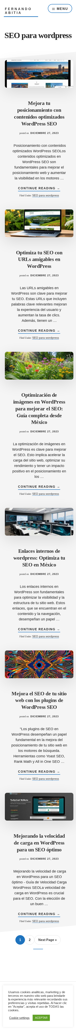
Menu (62, 8)
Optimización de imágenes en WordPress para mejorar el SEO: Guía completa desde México (39, 408)
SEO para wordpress (45, 195)
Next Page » (47, 940)
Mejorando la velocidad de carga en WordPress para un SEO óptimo (39, 843)
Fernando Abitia (18, 10)
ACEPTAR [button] (41, 1017)
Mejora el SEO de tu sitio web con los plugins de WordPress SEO (39, 700)
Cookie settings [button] (19, 1018)
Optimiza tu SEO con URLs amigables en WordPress (39, 259)
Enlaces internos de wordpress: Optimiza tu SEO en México (39, 558)
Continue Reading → (39, 188)
